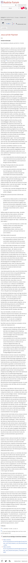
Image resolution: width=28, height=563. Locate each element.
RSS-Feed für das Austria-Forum (10, 561)
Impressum (24, 561)
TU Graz (24, 8)
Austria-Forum (11, 2)
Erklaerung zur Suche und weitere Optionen (22, 5)
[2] (7, 209)
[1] (6, 60)
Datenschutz (17, 561)
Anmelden (4, 28)
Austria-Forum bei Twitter (6, 561)
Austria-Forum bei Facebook (2, 561)
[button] (8, 24)
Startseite (2, 2)
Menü (10, 8)
